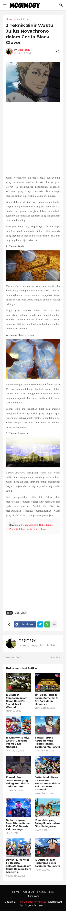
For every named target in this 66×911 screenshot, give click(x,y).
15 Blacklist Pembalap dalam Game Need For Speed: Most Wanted (16, 701)
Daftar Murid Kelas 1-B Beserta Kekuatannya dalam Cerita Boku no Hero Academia (18, 866)
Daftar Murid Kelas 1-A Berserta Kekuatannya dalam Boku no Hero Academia (47, 783)
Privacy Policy (45, 891)
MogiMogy (27, 640)
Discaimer (33, 896)
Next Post (55, 657)
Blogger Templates (35, 905)
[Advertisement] (33, 139)
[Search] (61, 5)
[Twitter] (40, 624)
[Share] (57, 51)
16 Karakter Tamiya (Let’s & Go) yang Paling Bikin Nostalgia (18, 742)
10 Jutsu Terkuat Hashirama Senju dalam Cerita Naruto (47, 862)
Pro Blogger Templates (32, 901)
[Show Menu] (4, 5)
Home (9, 19)
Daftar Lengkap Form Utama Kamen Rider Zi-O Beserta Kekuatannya (18, 825)
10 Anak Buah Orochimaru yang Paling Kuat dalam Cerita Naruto (17, 782)
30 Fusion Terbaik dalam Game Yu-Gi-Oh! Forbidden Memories (47, 699)
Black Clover (23, 19)
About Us (28, 891)
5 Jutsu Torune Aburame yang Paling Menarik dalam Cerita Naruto (47, 742)
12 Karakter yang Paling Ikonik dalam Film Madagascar (47, 823)
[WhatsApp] (47, 624)
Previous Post (13, 657)
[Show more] (54, 624)
